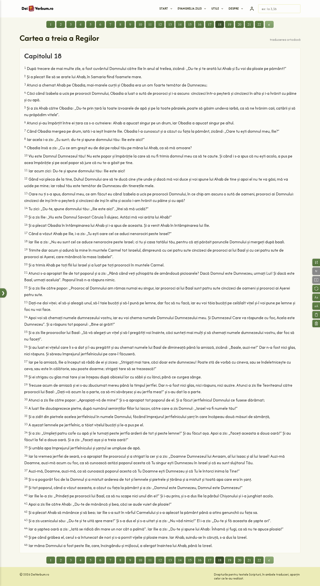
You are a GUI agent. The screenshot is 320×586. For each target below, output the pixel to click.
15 (190, 24)
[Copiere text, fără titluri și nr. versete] (316, 314)
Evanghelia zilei (190, 8)
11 (150, 24)
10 (140, 24)
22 (259, 24)
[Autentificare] (252, 9)
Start (163, 8)
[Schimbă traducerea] (316, 288)
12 (160, 24)
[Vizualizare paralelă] (316, 280)
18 (219, 24)
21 (249, 24)
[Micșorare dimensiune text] (316, 297)
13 (170, 24)
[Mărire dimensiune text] (316, 306)
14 (180, 24)
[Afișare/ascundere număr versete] (316, 262)
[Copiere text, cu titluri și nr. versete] (316, 323)
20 (239, 24)
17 (209, 24)
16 (199, 24)
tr (316, 271)
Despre (234, 8)
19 (229, 24)
